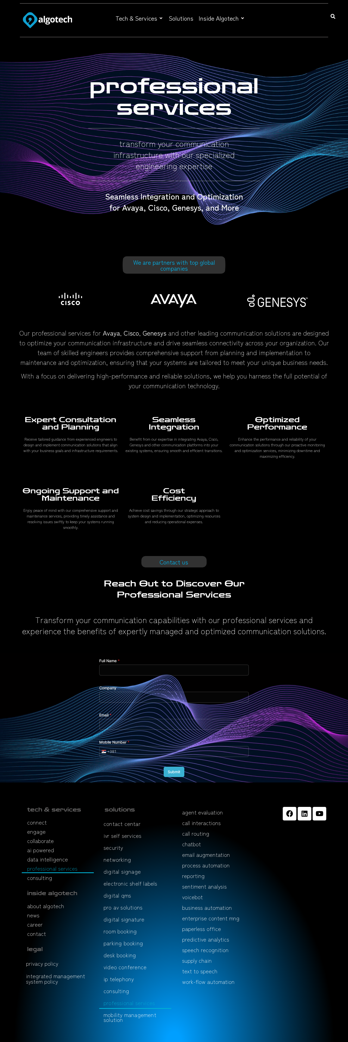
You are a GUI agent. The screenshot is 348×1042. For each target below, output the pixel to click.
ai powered (40, 850)
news (33, 915)
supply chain (197, 960)
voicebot (192, 897)
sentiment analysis (204, 886)
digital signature (124, 919)
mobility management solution (130, 1017)
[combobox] (108, 751)
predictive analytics (205, 939)
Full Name (109, 660)
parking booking (123, 943)
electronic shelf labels (130, 883)
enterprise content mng (211, 918)
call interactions (201, 823)
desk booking (120, 955)
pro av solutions (123, 907)
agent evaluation (202, 812)
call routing (195, 833)
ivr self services (122, 835)
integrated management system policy (55, 978)
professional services (52, 868)
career (35, 924)
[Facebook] (289, 813)
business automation (207, 907)
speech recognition (205, 950)
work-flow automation (208, 982)
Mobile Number (114, 742)
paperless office (201, 929)
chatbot (191, 844)
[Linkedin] (304, 813)
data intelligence (47, 859)
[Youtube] (319, 813)
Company (107, 688)
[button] (139, 18)
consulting (39, 878)
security (113, 847)
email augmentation (206, 854)
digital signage (122, 871)
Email (105, 715)
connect (37, 822)
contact (36, 933)
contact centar (122, 824)
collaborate (40, 841)
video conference (125, 967)
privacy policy (42, 963)
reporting (193, 876)
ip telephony (119, 979)
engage (36, 831)
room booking (120, 931)
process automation (206, 865)
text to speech (199, 971)
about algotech (45, 906)
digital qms (117, 895)
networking (117, 859)
